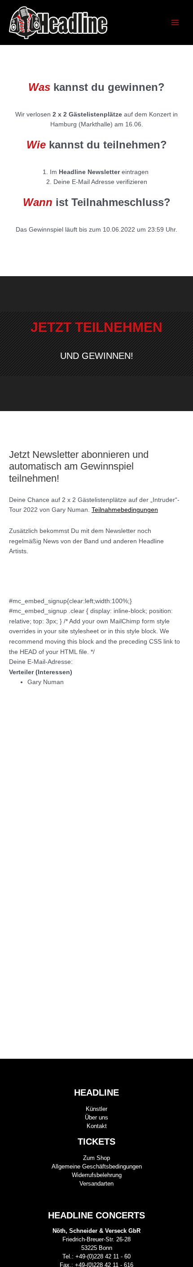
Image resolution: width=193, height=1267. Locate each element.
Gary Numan (45, 682)
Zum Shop (96, 1158)
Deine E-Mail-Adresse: (41, 661)
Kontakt (97, 1126)
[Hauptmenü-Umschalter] (175, 22)
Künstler (96, 1109)
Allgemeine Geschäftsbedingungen (97, 1166)
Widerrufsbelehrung (97, 1175)
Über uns (96, 1117)
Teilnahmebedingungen (125, 509)
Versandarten (96, 1183)
